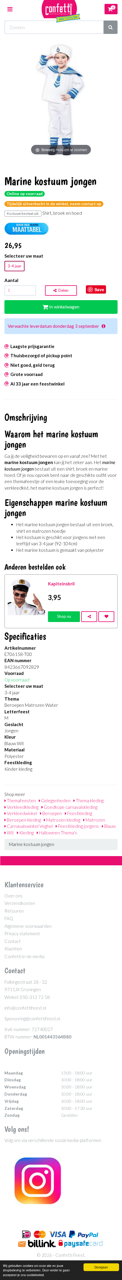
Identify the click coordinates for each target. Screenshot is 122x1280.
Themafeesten (21, 800)
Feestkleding (79, 813)
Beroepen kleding (23, 819)
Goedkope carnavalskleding (70, 807)
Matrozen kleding (62, 819)
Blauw (109, 826)
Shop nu (64, 616)
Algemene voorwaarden (28, 926)
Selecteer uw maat (23, 255)
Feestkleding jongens (78, 826)
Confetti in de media (24, 956)
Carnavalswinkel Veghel (29, 826)
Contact (12, 941)
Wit (10, 832)
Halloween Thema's (57, 832)
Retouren (14, 911)
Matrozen (95, 819)
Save (99, 289)
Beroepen (51, 813)
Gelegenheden (55, 800)
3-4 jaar (14, 266)
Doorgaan (101, 1267)
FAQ (8, 918)
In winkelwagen (63, 306)
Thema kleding (89, 800)
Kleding (26, 832)
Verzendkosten (19, 903)
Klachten (13, 948)
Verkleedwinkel (21, 813)
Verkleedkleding (22, 807)
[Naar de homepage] (61, 9)
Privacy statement (22, 933)
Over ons (13, 895)
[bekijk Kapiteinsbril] (26, 596)
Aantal (11, 280)
